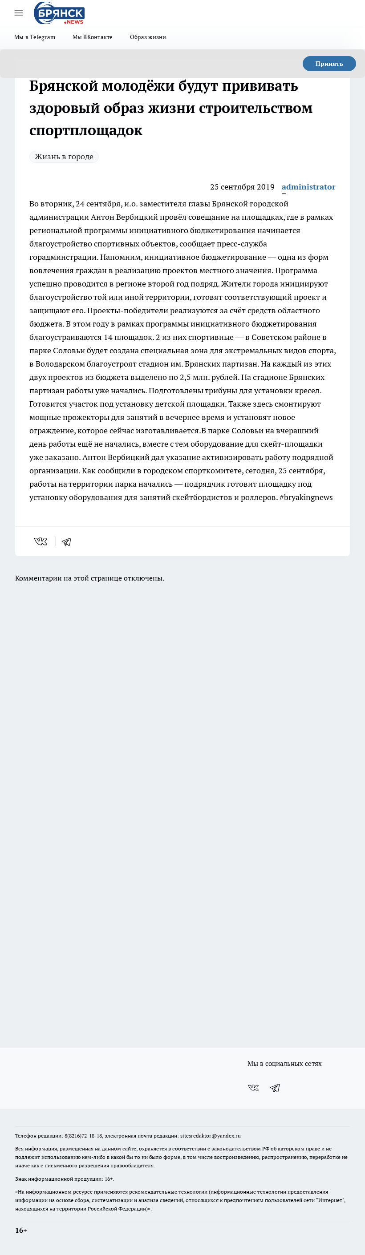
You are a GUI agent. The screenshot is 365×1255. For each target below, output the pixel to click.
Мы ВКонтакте (93, 37)
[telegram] (69, 541)
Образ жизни (148, 37)
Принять (329, 64)
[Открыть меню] (18, 13)
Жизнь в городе (64, 156)
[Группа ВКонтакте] (253, 1088)
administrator (309, 187)
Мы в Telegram (35, 37)
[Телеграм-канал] (275, 1088)
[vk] (41, 541)
